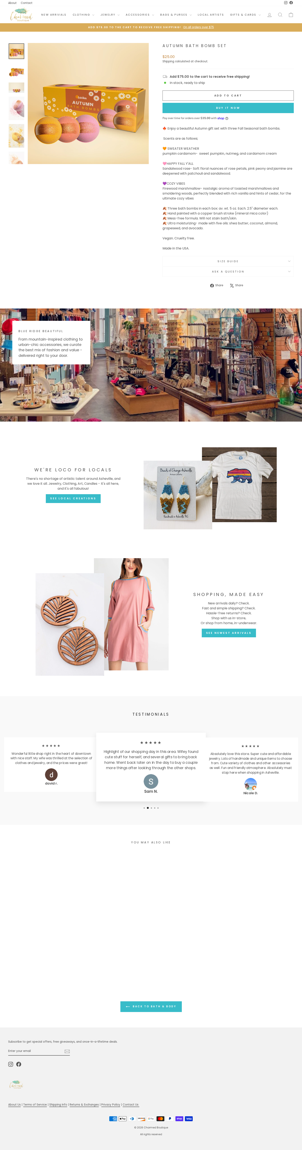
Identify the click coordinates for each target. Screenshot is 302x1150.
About (12, 3)
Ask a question (228, 271)
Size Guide (228, 261)
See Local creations (73, 498)
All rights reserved (151, 1134)
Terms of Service (35, 1105)
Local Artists (211, 15)
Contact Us (131, 1105)
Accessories (138, 15)
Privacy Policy (110, 1105)
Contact (26, 3)
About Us (14, 1105)
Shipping (168, 61)
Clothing (82, 15)
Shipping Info (58, 1105)
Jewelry (108, 15)
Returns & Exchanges (84, 1105)
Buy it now (228, 108)
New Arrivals (53, 15)
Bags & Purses (174, 15)
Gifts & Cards (243, 15)
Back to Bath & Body (153, 1006)
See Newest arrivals (229, 633)
